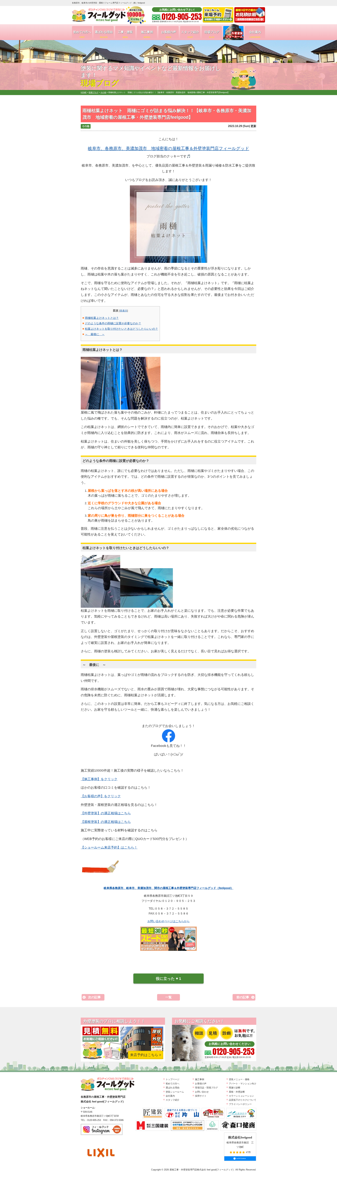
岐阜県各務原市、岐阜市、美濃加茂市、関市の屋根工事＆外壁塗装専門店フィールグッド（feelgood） (168, 888)
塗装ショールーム (175, 1092)
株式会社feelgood (240, 1137)
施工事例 (147, 34)
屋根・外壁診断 (237, 1092)
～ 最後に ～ (95, 334)
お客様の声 (168, 34)
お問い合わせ (202, 1092)
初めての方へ (82, 34)
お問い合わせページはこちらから (168, 921)
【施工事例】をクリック (99, 779)
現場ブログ (211, 34)
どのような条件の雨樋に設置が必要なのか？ (113, 323)
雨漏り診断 (234, 1087)
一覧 (168, 997)
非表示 (123, 310)
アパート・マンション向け (242, 1083)
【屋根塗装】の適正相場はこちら (106, 822)
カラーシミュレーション (241, 1096)
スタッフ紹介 (190, 34)
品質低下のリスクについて (242, 1100)
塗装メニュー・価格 (239, 1079)
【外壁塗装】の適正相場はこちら (106, 813)
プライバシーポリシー (240, 1104)
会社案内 (255, 34)
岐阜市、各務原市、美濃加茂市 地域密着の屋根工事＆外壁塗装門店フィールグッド (168, 148)
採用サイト (200, 1096)
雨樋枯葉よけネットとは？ (102, 317)
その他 (85, 126)
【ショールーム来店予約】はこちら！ (109, 847)
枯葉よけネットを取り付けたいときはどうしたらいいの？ (121, 328)
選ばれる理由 (104, 34)
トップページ (172, 1079)
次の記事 (94, 997)
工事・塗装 (125, 34)
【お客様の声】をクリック (101, 796)
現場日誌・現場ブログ (206, 1087)
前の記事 (242, 997)
